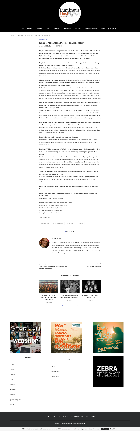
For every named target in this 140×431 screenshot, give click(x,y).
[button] (42, 293)
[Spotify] (115, 29)
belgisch (12, 394)
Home (22, 29)
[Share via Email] (73, 231)
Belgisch (78, 29)
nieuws (29, 29)
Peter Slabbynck (58, 223)
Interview (67, 29)
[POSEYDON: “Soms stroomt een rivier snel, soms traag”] (48, 286)
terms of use (55, 376)
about (12, 405)
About (103, 29)
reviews (12, 374)
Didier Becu (48, 46)
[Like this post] (67, 231)
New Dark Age (45, 223)
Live (48, 29)
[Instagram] (113, 29)
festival (12, 384)
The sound (79, 223)
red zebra (70, 223)
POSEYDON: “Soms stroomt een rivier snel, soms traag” (49, 297)
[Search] (118, 29)
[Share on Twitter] (71, 231)
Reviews (39, 29)
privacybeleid (55, 371)
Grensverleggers (91, 29)
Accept (105, 429)
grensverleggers (15, 400)
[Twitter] (110, 29)
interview (13, 389)
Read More (114, 429)
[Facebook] (108, 29)
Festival (57, 29)
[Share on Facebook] (69, 231)
